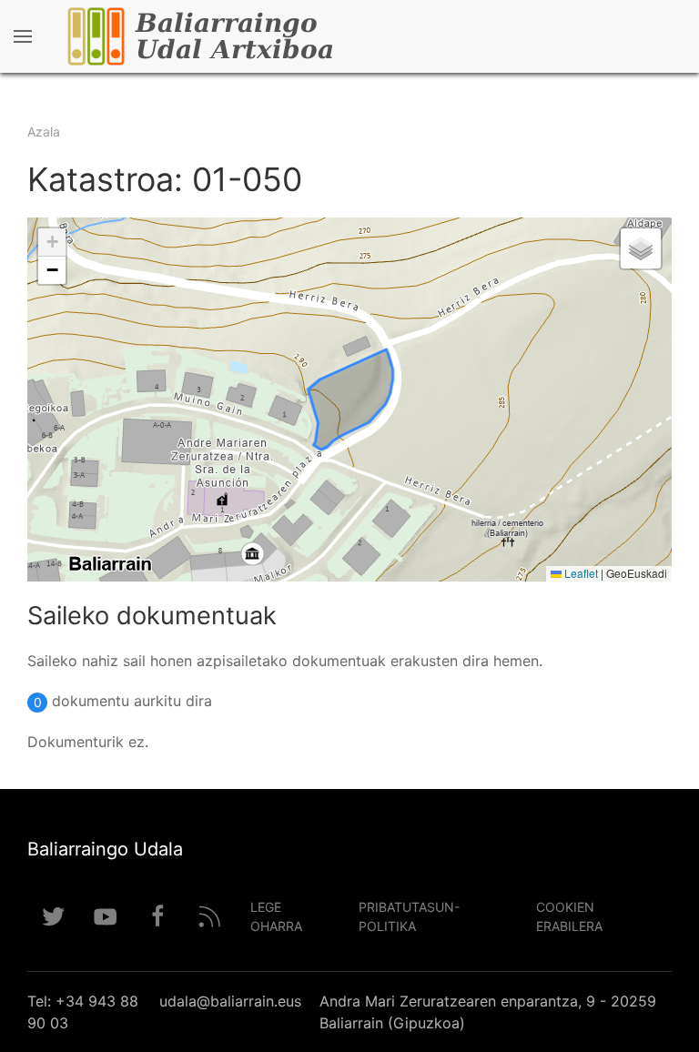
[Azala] (254, 36)
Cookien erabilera (569, 916)
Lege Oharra (276, 916)
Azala (43, 131)
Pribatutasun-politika (409, 916)
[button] (52, 242)
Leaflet (580, 573)
